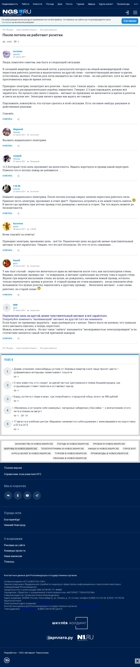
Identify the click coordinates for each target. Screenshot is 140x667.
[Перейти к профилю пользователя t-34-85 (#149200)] (7, 189)
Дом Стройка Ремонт (26, 30)
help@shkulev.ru (29, 609)
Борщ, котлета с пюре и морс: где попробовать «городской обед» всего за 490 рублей (66, 396)
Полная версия (13, 467)
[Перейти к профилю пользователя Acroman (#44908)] (7, 54)
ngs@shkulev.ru (44, 603)
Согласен (130, 21)
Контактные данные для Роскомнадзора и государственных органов (40, 575)
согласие (6, 22)
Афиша (91, 4)
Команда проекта (14, 550)
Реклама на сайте (14, 545)
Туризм (80, 4)
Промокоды (123, 4)
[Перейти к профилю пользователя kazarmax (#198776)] (7, 226)
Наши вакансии (13, 556)
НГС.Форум (8, 30)
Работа (25, 4)
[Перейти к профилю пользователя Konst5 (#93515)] (7, 263)
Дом (60, 4)
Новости (37, 4)
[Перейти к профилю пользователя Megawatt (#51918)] (7, 132)
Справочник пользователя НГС (22, 474)
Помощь (9, 561)
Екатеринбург (12, 519)
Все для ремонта (48, 30)
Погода (50, 4)
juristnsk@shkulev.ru (88, 606)
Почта (69, 4)
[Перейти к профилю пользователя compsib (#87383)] (7, 159)
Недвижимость (10, 4)
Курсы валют (106, 4)
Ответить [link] (7, 119)
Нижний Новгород (14, 525)
